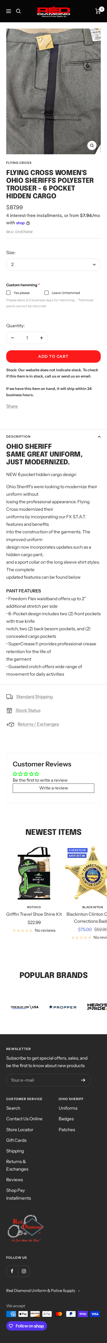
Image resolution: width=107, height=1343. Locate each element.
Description (18, 436)
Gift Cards (16, 1140)
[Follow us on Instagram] (24, 1271)
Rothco (34, 907)
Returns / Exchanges (38, 724)
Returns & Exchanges (17, 1165)
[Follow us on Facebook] (12, 1271)
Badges (66, 1118)
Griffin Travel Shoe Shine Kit (34, 914)
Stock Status (28, 710)
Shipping (15, 1150)
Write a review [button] (53, 788)
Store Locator (19, 1129)
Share (12, 406)
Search (13, 1108)
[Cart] (98, 11)
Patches (67, 1129)
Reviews (14, 1179)
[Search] (18, 11)
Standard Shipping (34, 696)
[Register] (83, 1080)
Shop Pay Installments (18, 1194)
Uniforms (68, 1108)
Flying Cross (19, 163)
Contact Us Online (24, 1118)
